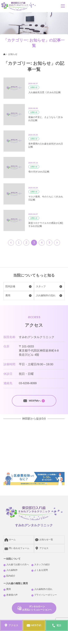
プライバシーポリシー (45, 595)
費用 (7, 295)
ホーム (12, 539)
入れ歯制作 (12, 570)
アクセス (43, 548)
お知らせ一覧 (46, 539)
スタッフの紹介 (42, 564)
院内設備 (10, 286)
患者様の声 (12, 595)
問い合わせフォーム (19, 548)
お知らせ (33, 87)
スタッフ (41, 286)
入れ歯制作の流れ (45, 295)
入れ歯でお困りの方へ (17, 564)
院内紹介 (10, 575)
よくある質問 (41, 570)
